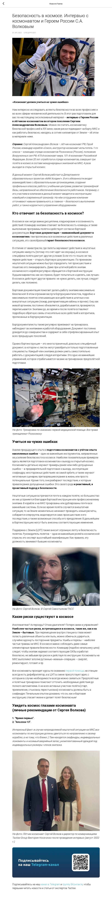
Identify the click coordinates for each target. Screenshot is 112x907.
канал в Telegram (50, 884)
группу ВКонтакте (72, 884)
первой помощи (75, 670)
